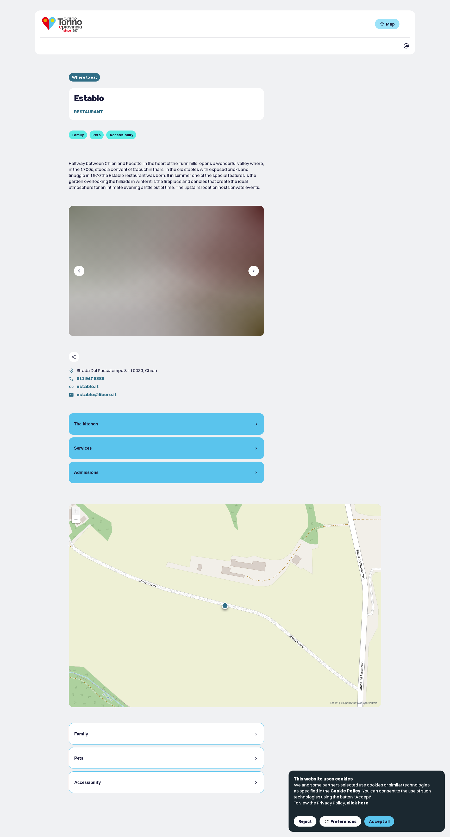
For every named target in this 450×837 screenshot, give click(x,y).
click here (357, 802)
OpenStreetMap (352, 703)
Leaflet (334, 703)
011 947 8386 (90, 378)
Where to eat (84, 77)
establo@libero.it (97, 394)
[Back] (79, 271)
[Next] (253, 271)
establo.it (88, 386)
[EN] (406, 46)
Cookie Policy (345, 790)
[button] (225, 605)
